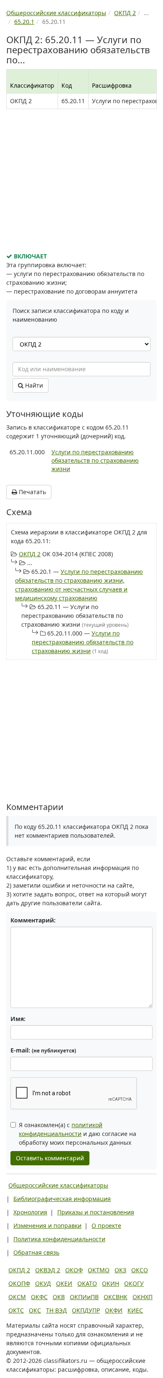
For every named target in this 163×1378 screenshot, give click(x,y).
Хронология (30, 1212)
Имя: (17, 1019)
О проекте (106, 1226)
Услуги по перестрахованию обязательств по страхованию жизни (95, 460)
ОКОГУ (134, 1283)
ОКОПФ (19, 1283)
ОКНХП (142, 1297)
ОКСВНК (115, 1297)
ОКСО (139, 1270)
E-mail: (43, 1050)
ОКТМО (99, 1270)
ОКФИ (113, 1310)
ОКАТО (87, 1283)
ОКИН (110, 1283)
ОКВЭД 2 (47, 1270)
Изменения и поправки (47, 1226)
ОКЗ (120, 1270)
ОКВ (59, 1297)
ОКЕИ (64, 1283)
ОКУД (43, 1283)
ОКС (35, 1310)
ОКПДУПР (86, 1310)
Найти (33, 385)
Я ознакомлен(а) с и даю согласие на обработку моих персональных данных (77, 1133)
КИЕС (135, 1310)
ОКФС (39, 1297)
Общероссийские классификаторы (58, 1185)
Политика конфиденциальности (59, 1239)
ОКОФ (74, 1270)
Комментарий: (33, 920)
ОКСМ (17, 1297)
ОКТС (16, 1310)
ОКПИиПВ (84, 1297)
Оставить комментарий (50, 1158)
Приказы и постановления (95, 1212)
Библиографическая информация (62, 1199)
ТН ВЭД (56, 1310)
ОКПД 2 (30, 554)
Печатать (31, 492)
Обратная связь (36, 1252)
